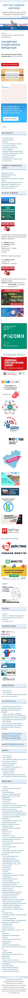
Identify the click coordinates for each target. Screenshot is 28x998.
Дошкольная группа (8, 140)
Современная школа (8, 157)
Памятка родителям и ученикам (11, 901)
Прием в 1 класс (7, 832)
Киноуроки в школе (8, 773)
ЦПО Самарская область (8, 188)
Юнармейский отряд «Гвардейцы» (12, 886)
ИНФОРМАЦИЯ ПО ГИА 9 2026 (11, 862)
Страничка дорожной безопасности (13, 837)
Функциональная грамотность (11, 882)
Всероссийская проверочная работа (13, 850)
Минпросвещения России (8, 175)
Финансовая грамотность (9, 884)
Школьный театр (7, 913)
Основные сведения (8, 792)
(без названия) (7, 691)
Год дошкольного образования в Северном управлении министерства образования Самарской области (11, 708)
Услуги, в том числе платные (10, 960)
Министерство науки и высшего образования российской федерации (12, 736)
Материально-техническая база (11, 939)
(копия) (12, 56)
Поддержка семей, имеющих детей (12, 153)
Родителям (5, 849)
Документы (5, 933)
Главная (4, 786)
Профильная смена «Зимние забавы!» (13, 899)
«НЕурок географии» (8, 714)
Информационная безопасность (11, 839)
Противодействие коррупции (9, 538)
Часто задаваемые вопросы (10, 856)
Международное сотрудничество (12, 159)
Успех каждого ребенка (9, 155)
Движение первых (7, 924)
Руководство (6, 801)
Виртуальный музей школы (10, 967)
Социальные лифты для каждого (12, 144)
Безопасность (6, 833)
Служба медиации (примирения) (11, 905)
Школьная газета (7, 621)
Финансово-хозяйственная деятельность (14, 813)
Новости (5, 614)
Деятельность (6, 845)
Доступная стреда (7, 965)
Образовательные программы (11, 935)
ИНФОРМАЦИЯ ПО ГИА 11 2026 (11, 864)
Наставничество (7, 926)
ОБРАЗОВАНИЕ (6, 800)
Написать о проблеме (11, 118)
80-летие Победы (7, 881)
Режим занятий (7, 941)
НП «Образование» (8, 138)
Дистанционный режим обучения (12, 892)
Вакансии (5, 142)
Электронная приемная (9, 918)
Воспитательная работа (9, 847)
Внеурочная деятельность (10, 879)
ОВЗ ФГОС (5, 871)
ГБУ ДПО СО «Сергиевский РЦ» (10, 186)
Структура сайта (7, 866)
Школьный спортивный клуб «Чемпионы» (14, 903)
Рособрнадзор (5, 177)
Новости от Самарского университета (13, 616)
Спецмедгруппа (6, 873)
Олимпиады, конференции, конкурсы (13, 875)
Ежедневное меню (7, 826)
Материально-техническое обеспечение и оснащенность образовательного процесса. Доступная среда (13, 807)
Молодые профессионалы (10, 147)
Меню (15, 28)
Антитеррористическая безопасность (13, 843)
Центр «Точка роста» (8, 928)
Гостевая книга (6, 869)
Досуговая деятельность (9, 898)
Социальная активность (9, 146)
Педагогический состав (9, 803)
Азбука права (6, 867)
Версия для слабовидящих (10, 64)
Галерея (4, 950)
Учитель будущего (7, 149)
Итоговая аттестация (8, 858)
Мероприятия (6, 943)
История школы (7, 161)
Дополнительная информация (11, 945)
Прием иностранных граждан (10, 971)
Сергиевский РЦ (9, 701)
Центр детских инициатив (10, 969)
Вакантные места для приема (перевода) (14, 815)
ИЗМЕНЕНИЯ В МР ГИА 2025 (10, 860)
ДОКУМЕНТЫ (6, 798)
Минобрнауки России (7, 173)
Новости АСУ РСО (7, 841)
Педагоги (5, 937)
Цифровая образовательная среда (12, 151)
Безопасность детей (8, 835)
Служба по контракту (9, 771)
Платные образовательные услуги (12, 811)
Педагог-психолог (7, 888)
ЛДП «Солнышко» (7, 952)
